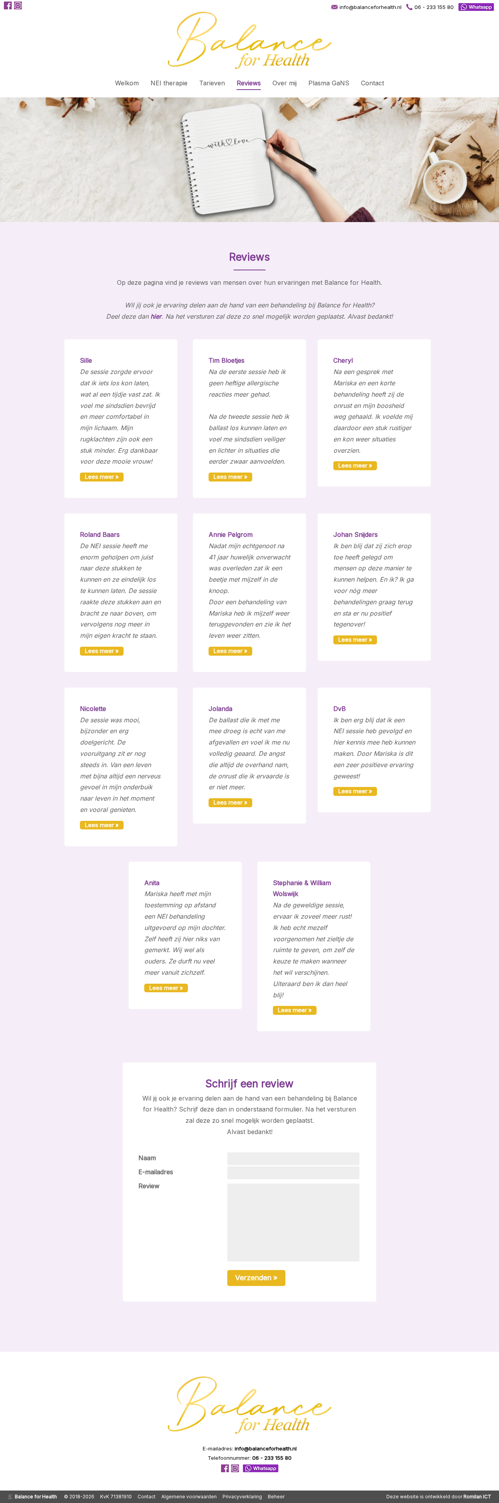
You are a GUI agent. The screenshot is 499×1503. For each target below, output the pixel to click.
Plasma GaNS (328, 83)
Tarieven (212, 83)
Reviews (249, 83)
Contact (372, 83)
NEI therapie (169, 83)
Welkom (127, 83)
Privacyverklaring (242, 1496)
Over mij (285, 83)
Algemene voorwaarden (189, 1496)
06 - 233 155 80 (434, 7)
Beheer (276, 1496)
